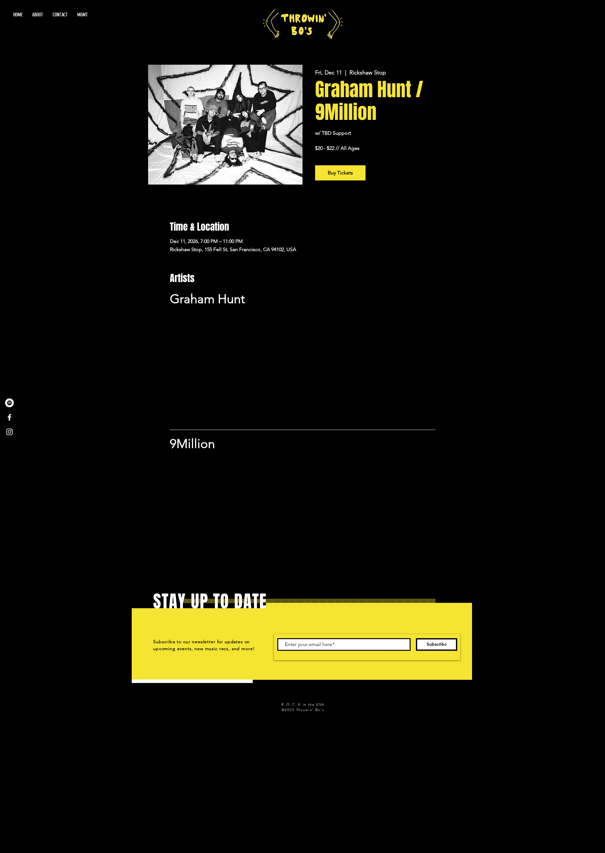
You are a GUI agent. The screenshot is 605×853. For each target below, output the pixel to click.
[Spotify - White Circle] (9, 402)
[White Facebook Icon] (9, 417)
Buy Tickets (340, 173)
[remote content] (302, 364)
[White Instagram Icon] (9, 431)
